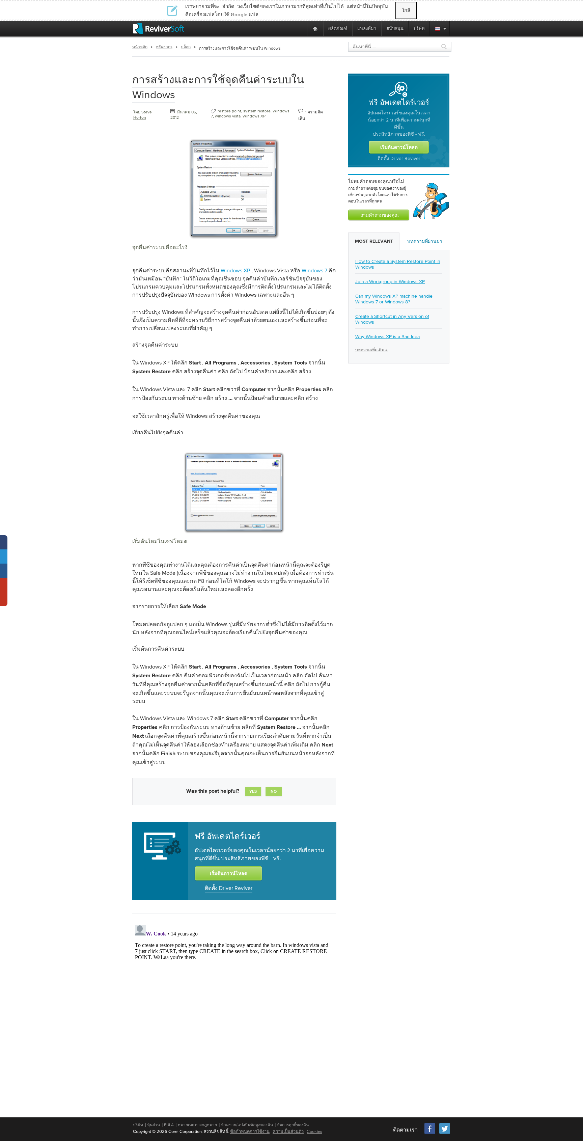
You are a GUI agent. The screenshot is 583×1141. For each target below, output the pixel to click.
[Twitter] (444, 1133)
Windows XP (254, 116)
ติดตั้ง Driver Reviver (228, 888)
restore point (229, 111)
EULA (169, 1124)
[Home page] (315, 28)
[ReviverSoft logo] (158, 28)
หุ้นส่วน (153, 1124)
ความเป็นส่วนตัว (288, 1131)
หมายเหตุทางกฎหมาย (197, 1124)
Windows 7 (314, 270)
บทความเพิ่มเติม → (371, 350)
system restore (257, 111)
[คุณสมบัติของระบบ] (234, 241)
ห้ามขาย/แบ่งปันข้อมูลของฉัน (247, 1124)
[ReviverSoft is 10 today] (300, 28)
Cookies (314, 1131)
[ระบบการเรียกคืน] (234, 535)
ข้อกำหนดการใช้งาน (250, 1131)
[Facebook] (430, 1133)
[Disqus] (233, 1006)
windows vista (228, 116)
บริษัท (138, 1124)
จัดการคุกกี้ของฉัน (293, 1124)
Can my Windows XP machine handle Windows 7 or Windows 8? (394, 298)
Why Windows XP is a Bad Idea (387, 336)
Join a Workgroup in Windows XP (390, 281)
